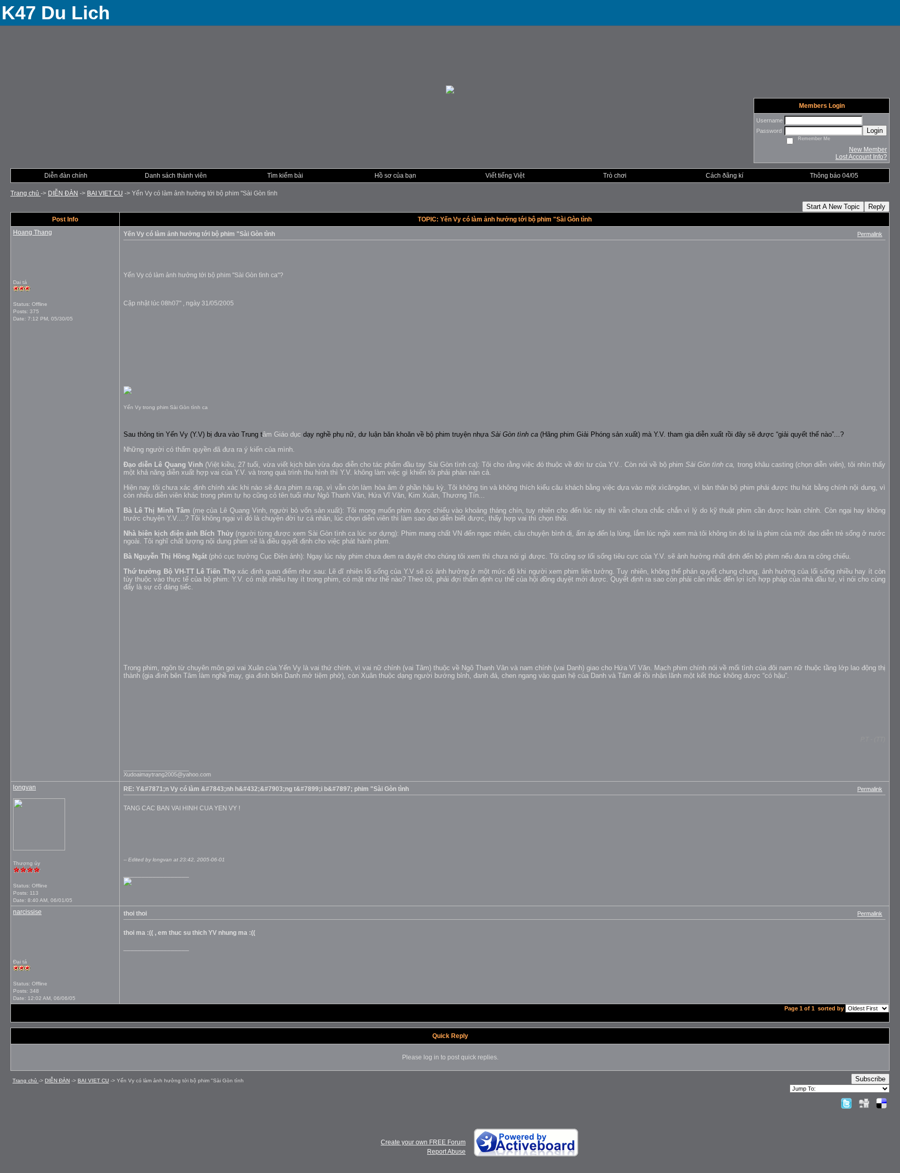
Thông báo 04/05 (834, 175)
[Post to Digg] (864, 1103)
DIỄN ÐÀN (63, 193)
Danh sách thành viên (176, 175)
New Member (868, 149)
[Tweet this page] (846, 1103)
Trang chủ (25, 193)
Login (875, 130)
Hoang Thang (32, 232)
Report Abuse (446, 1151)
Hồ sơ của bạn (395, 175)
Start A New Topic (833, 207)
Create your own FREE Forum (423, 1142)
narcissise (27, 912)
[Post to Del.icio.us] (881, 1103)
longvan (24, 787)
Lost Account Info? (861, 156)
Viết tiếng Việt (504, 175)
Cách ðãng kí (724, 175)
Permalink (869, 234)
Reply (876, 207)
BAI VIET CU (105, 193)
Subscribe (870, 1079)
